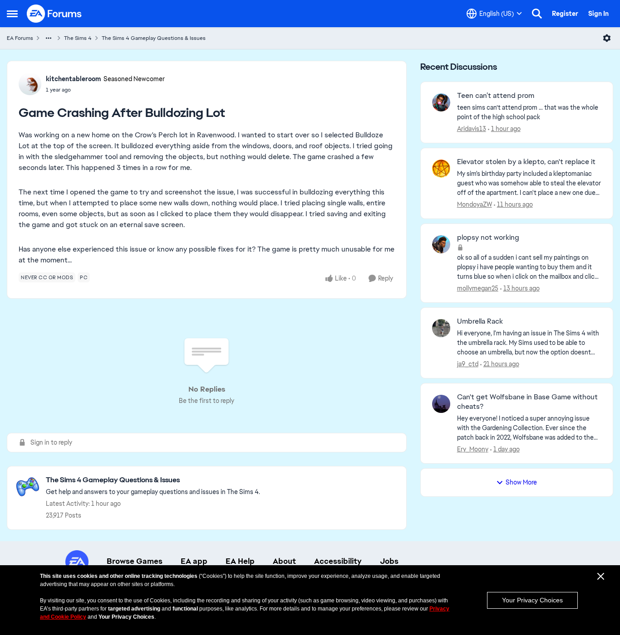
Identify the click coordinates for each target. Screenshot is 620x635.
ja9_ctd (467, 364)
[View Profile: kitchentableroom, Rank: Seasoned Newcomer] (30, 84)
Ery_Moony (472, 449)
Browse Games (134, 561)
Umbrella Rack (480, 321)
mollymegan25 (477, 288)
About (284, 561)
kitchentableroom (73, 79)
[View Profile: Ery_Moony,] (441, 404)
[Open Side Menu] (12, 13)
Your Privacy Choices (532, 600)
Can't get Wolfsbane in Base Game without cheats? (527, 402)
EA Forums (20, 38)
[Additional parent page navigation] (48, 38)
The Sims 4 (78, 38)
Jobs (389, 561)
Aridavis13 (471, 129)
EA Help (240, 561)
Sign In (598, 14)
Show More (521, 482)
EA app (194, 561)
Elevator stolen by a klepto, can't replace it (526, 161)
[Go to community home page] (54, 14)
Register (565, 14)
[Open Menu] (606, 38)
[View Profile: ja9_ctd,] (441, 328)
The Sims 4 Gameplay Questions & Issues (154, 38)
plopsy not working (488, 237)
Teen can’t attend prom (495, 95)
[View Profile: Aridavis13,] (441, 102)
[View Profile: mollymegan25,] (441, 244)
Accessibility (338, 561)
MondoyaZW (474, 204)
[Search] (536, 13)
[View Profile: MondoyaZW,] (441, 169)
